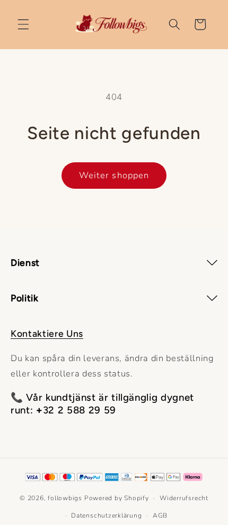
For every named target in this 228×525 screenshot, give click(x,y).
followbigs (65, 498)
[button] (23, 24)
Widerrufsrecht (184, 498)
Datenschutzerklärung (106, 515)
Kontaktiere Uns (47, 333)
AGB (160, 515)
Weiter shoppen (114, 175)
